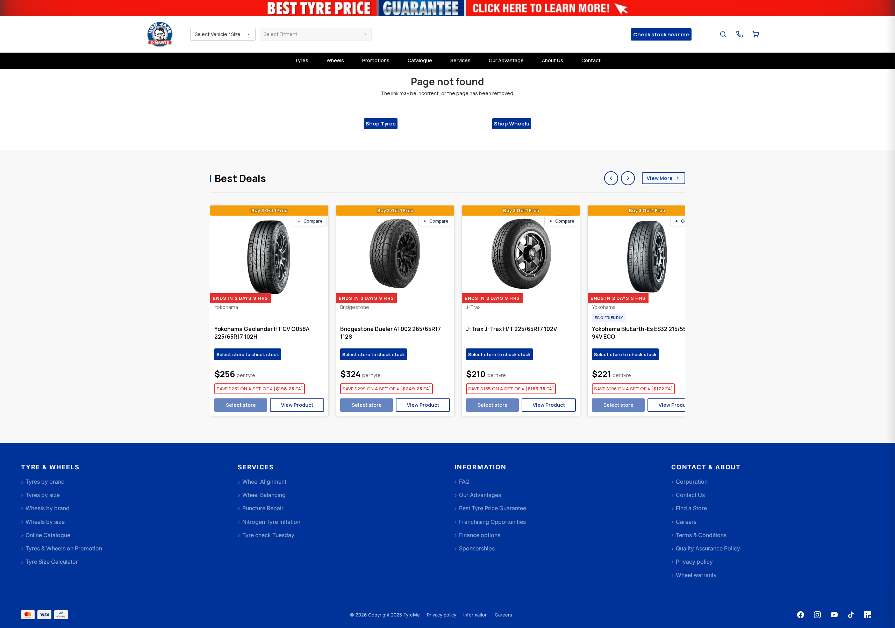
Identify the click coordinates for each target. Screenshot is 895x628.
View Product (297, 405)
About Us (552, 60)
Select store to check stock (247, 354)
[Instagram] (817, 614)
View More (660, 178)
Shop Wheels (511, 123)
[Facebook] (800, 614)
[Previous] (611, 178)
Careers (503, 615)
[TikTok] (851, 614)
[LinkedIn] (867, 614)
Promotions (375, 60)
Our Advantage (506, 60)
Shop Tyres (381, 123)
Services (460, 60)
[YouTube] (834, 614)
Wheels (335, 60)
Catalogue (420, 60)
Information (475, 615)
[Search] (723, 34)
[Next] (628, 178)
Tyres (301, 60)
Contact (591, 60)
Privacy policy (441, 615)
